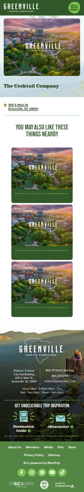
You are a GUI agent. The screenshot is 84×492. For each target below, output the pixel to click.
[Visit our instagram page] (32, 472)
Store (72, 447)
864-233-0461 (60, 376)
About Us (14, 447)
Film (61, 447)
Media (48, 447)
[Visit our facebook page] (21, 472)
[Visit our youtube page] (52, 472)
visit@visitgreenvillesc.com (60, 381)
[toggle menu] (74, 8)
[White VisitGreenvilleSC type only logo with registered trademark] (22, 8)
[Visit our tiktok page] (62, 472)
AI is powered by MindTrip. (42, 463)
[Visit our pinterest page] (42, 472)
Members (32, 447)
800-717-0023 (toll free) (60, 370)
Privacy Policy (34, 455)
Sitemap (54, 455)
